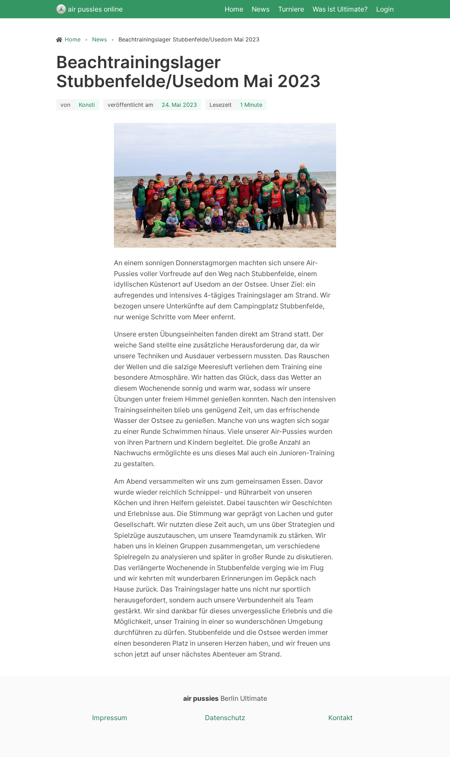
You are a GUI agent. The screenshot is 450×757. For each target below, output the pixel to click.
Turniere (291, 9)
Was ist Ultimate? (340, 9)
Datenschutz (225, 717)
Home (234, 9)
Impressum (109, 717)
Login (385, 9)
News (261, 9)
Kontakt (340, 717)
